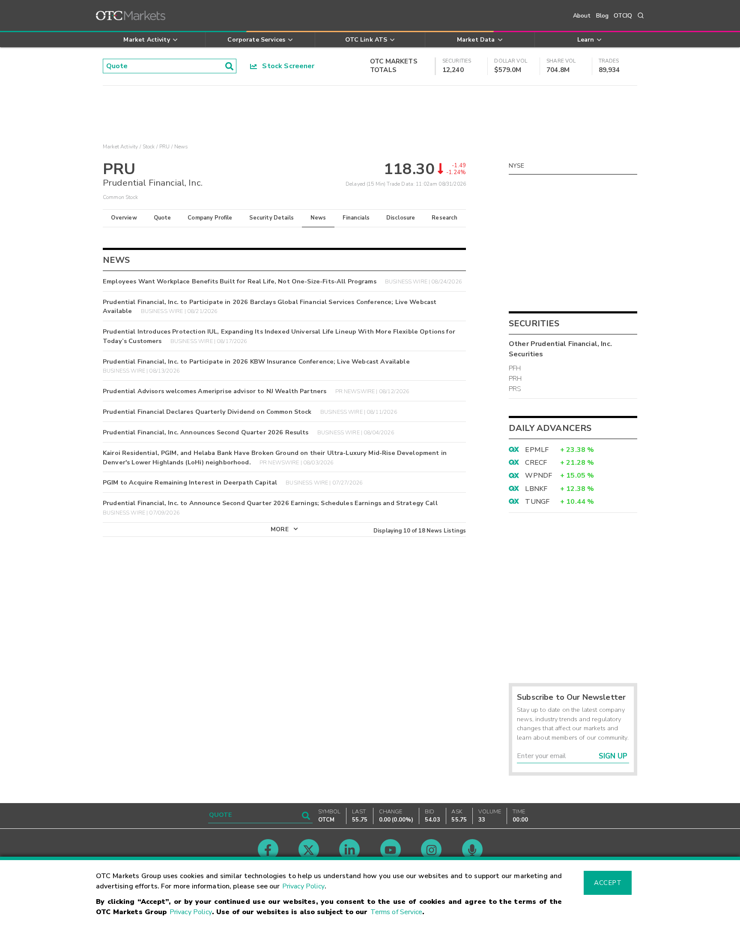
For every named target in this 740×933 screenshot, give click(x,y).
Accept (607, 883)
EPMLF (537, 449)
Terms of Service (396, 912)
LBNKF (536, 489)
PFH (515, 368)
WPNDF (538, 475)
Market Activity (120, 146)
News (318, 218)
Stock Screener (286, 66)
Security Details (271, 218)
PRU (164, 146)
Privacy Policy (303, 886)
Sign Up (613, 756)
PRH (515, 378)
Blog (602, 16)
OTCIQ (623, 16)
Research (444, 218)
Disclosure (400, 218)
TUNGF (537, 501)
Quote (162, 218)
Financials (356, 218)
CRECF (536, 462)
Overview (124, 218)
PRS (515, 389)
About (582, 16)
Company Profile (210, 218)
